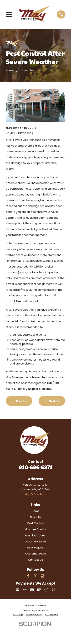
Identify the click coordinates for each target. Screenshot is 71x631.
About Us (35, 517)
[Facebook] (28, 576)
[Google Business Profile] (42, 576)
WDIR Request (36, 547)
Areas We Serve (35, 541)
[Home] (34, 14)
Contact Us (35, 560)
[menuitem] (18, 614)
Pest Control (35, 523)
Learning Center (35, 535)
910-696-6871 (35, 467)
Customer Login (35, 553)
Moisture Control (35, 529)
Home (35, 511)
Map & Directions (36, 494)
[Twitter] (35, 576)
